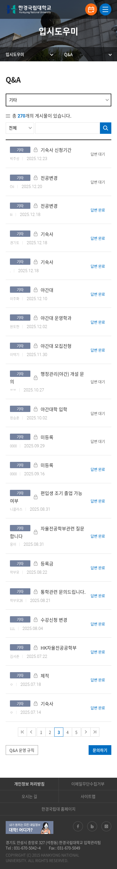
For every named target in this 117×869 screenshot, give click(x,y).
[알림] (91, 9)
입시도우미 (15, 54)
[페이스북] (78, 826)
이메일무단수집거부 (88, 784)
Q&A (68, 54)
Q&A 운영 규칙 (21, 750)
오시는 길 (29, 796)
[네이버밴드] (92, 826)
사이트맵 (88, 796)
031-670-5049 (68, 847)
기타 (13, 100)
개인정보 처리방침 (29, 784)
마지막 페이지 (94, 732)
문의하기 (100, 750)
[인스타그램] (106, 826)
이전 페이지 (31, 732)
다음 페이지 (86, 732)
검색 (105, 128)
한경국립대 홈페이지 (58, 809)
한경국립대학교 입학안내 (28, 9)
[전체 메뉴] (105, 9)
